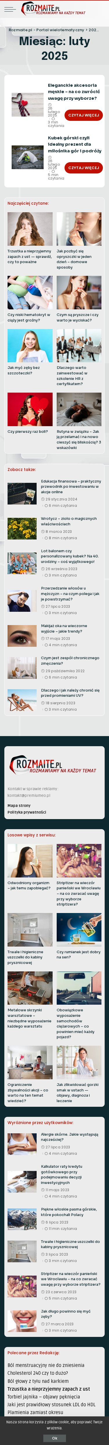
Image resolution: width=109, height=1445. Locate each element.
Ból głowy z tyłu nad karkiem (38, 1381)
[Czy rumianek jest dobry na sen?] (79, 930)
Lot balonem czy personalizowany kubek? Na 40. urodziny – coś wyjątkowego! (70, 556)
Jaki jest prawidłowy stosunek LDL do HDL (51, 1405)
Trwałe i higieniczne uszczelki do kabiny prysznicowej (25, 957)
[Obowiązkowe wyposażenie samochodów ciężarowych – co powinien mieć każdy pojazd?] (79, 988)
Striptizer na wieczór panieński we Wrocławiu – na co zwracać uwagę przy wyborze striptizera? (79, 894)
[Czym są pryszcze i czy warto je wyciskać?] (79, 292)
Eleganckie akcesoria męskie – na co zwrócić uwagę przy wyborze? (74, 92)
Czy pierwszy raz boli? (28, 431)
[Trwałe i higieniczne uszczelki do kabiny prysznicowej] (30, 930)
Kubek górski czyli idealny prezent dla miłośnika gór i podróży (74, 144)
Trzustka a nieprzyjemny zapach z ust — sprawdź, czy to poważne (30, 256)
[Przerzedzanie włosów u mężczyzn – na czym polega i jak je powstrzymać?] (22, 601)
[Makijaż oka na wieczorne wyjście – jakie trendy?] (22, 636)
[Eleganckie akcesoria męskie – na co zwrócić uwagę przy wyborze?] (28, 105)
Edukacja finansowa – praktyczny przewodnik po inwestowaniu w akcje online (71, 486)
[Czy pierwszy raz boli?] (30, 409)
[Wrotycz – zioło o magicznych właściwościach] (22, 528)
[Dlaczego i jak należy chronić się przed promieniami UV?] (22, 700)
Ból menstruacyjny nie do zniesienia (46, 1365)
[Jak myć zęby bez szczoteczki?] (30, 346)
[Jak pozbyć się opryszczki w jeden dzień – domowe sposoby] (79, 229)
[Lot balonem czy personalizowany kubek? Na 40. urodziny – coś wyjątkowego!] (22, 563)
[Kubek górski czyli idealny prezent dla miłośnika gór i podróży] (28, 157)
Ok (54, 1438)
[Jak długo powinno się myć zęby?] (22, 1321)
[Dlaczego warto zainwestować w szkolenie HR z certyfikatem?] (79, 346)
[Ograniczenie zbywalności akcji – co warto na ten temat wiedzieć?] (30, 1062)
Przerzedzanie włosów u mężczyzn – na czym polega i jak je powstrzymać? (70, 593)
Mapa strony (19, 805)
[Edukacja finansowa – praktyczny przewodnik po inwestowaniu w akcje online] (22, 494)
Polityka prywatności (27, 812)
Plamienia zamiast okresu (35, 1413)
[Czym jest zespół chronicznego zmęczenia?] (22, 668)
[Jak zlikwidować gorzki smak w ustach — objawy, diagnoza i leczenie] (79, 1062)
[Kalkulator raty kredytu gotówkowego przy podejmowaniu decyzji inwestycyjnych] (22, 1182)
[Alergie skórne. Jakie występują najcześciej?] (22, 1144)
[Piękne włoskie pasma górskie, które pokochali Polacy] (22, 1219)
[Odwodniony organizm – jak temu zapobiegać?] (30, 860)
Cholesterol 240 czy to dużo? (38, 1373)
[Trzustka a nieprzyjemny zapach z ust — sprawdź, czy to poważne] (30, 229)
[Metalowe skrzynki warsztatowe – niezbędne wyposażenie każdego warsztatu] (30, 988)
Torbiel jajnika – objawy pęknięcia (44, 1397)
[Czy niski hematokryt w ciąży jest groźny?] (30, 292)
